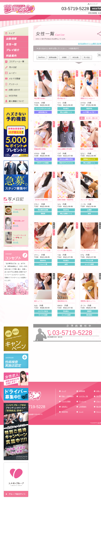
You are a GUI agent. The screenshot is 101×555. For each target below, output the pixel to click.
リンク (81, 412)
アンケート (82, 401)
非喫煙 (64, 57)
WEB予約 (65, 412)
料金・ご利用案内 (67, 396)
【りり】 (16, 212)
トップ (64, 391)
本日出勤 (75, 57)
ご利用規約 (82, 407)
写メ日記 (87, 57)
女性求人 (64, 407)
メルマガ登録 (66, 401)
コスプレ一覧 (83, 396)
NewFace (41, 57)
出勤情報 (82, 391)
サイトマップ (93, 4)
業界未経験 (53, 57)
